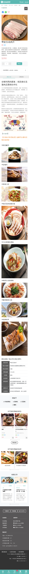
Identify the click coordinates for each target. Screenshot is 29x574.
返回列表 (4, 7)
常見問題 (4, 521)
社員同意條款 (13, 551)
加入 (20, 63)
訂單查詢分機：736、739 (8, 543)
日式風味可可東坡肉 (21, 465)
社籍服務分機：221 (7, 538)
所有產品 (6, 5)
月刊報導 (5, 133)
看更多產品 (14, 442)
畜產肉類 (15, 5)
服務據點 (14, 510)
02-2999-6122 (7, 535)
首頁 (2, 5)
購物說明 (7, 510)
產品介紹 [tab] (9, 76)
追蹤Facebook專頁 (19, 523)
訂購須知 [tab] (21, 76)
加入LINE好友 (17, 525)
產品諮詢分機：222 (7, 540)
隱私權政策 (4, 551)
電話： (4, 535)
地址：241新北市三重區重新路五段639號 (17, 558)
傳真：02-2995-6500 (21, 560)
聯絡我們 (4, 523)
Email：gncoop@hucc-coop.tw (9, 545)
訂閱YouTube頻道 (19, 527)
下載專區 (4, 525)
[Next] (26, 426)
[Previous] (2, 426)
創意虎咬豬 (7, 465)
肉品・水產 (11, 5)
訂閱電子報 (17, 521)
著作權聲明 (21, 551)
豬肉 (19, 5)
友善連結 (4, 527)
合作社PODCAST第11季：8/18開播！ (20, 491)
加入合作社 (22, 510)
